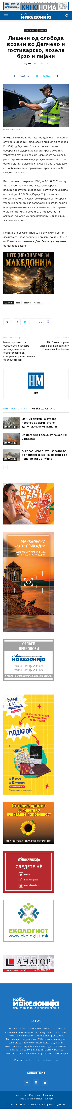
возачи (27, 302)
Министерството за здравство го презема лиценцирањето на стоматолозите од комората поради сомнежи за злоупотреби (19, 351)
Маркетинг (34, 1095)
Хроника (42, 30)
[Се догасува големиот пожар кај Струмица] (11, 439)
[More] (57, 76)
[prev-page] (5, 467)
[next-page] (11, 467)
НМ (29, 63)
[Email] (32, 322)
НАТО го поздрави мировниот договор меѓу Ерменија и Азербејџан (54, 346)
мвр (18, 302)
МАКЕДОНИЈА (31, 30)
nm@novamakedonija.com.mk (41, 1060)
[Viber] (48, 322)
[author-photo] (36, 388)
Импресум (21, 1095)
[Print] (40, 322)
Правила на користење (30, 1098)
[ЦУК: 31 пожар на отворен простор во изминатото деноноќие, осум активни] (11, 423)
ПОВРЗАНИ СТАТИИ (15, 408)
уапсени (38, 302)
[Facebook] (17, 322)
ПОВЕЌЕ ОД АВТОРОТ (43, 408)
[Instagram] (36, 1082)
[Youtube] (45, 1083)
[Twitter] (25, 322)
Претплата (48, 1095)
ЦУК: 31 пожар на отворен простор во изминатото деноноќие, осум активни (40, 422)
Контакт (49, 1098)
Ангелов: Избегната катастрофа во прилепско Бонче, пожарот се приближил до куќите (44, 454)
